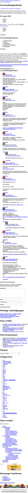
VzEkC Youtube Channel (6, 317)
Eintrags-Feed (6, 478)
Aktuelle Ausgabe (9, 438)
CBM (4, 378)
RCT (4, 403)
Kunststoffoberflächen (6, 395)
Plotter (4, 401)
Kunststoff (5, 394)
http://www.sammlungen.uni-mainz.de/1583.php (14, 277)
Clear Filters (3, 34)
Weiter (4, 22)
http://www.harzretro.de (17, 204)
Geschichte (10, 454)
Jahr (14, 24)
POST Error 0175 (6, 402)
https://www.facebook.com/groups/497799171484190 (15, 254)
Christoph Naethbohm (10, 259)
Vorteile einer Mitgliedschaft (11, 458)
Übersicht (7, 428)
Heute (4, 20)
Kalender (7, 429)
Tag (10, 24)
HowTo (4, 390)
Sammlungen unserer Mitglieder (10, 444)
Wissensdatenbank (7, 445)
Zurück (4, 19)
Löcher (4, 396)
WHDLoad (5, 417)
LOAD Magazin (6, 436)
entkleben (4, 381)
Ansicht (4, 25)
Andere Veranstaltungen (11, 434)
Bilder (4, 371)
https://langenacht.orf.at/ (8, 168)
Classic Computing (9, 380)
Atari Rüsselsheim (8, 64)
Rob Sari (7, 74)
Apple (4, 366)
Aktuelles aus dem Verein (11, 448)
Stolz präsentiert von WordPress (7, 482)
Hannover (6, 386)
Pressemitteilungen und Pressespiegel (13, 450)
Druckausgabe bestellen (10, 439)
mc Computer (5, 400)
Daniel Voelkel (8, 89)
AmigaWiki (5, 364)
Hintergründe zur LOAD (11, 442)
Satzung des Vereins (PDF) (11, 456)
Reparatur (5, 405)
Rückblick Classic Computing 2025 (8, 315)
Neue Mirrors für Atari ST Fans (10, 331)
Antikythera (10, 8)
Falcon (4, 382)
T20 (3, 410)
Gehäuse (4, 385)
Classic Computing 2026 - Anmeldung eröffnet (10, 313)
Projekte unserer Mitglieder (9, 443)
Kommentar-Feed (7, 479)
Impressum (5, 460)
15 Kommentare (17, 8)
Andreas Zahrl (8, 162)
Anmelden (5, 476)
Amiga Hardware (7, 363)
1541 (4, 360)
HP (3, 391)
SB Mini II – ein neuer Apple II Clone (11, 324)
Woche (4, 29)
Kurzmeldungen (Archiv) (11, 440)
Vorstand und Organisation (14, 453)
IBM (4, 392)
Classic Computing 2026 (22, 338)
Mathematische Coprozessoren (10, 327)
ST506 (4, 407)
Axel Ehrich (8, 195)
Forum (4, 426)
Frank (6, 242)
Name (1, 299)
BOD (3, 374)
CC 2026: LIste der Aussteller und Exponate (13, 325)
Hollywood (5, 389)
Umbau (4, 411)
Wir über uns (8, 451)
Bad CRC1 (4, 369)
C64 (4, 377)
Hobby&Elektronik (7, 388)
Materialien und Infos (13, 455)
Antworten (5, 86)
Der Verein (5, 447)
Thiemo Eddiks (8, 232)
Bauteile (4, 370)
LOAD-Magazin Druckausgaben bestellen (9, 316)
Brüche (4, 375)
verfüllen (4, 414)
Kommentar (3, 288)
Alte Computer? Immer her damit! (13, 449)
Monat (1, 24)
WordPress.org (6, 480)
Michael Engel (6, 339)
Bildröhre (4, 373)
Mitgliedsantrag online (10, 459)
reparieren (5, 406)
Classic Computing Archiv (11, 432)
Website (2, 304)
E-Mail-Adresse (3, 302)
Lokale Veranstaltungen (5, 1)
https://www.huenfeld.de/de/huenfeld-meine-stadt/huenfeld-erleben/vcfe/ (13, 128)
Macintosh (5, 397)
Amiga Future (7, 361)
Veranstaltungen (10, 413)
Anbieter (4, 365)
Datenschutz (5, 461)
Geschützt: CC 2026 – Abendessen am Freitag (13, 346)
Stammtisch (5, 408)
